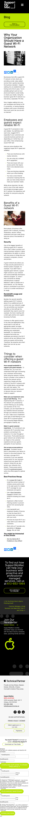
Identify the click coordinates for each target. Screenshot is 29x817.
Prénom (18, 773)
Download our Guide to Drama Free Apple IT (14, 765)
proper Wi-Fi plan (15, 480)
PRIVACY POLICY (13, 720)
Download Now (7, 813)
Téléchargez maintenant (11, 791)
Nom (17, 774)
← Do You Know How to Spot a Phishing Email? (13, 602)
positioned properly (16, 469)
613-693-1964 (16, 583)
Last (17, 799)
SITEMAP (22, 720)
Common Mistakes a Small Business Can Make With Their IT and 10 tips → (15, 608)
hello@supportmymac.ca (11, 706)
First (17, 797)
